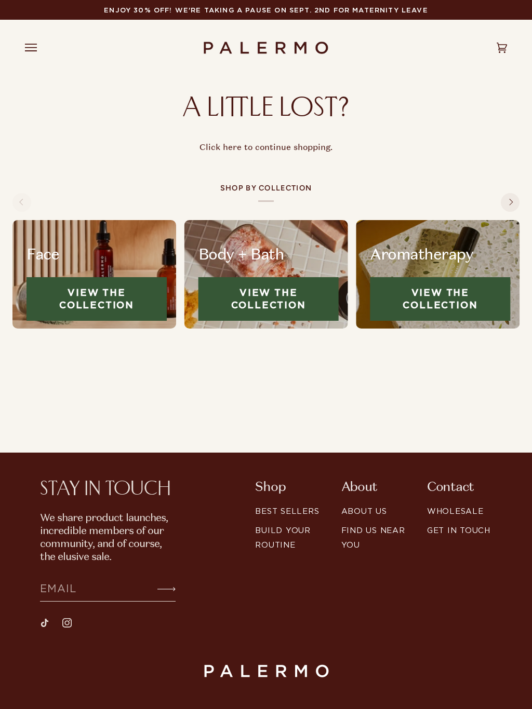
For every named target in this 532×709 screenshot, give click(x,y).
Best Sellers (287, 511)
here (232, 147)
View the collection (96, 299)
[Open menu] (40, 48)
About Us (364, 511)
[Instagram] (67, 623)
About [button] (359, 487)
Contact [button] (450, 487)
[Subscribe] (158, 588)
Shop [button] (270, 487)
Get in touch (458, 530)
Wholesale (455, 511)
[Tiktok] (44, 623)
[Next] (510, 202)
